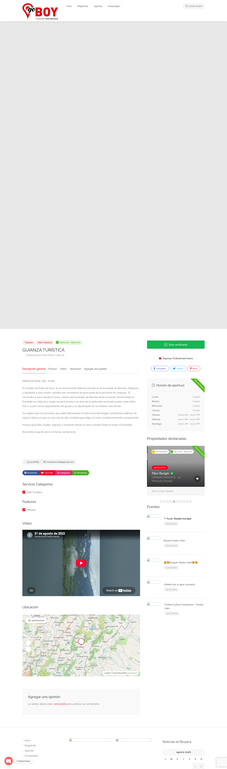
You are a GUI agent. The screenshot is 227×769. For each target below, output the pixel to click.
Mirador (31, 509)
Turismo (29, 342)
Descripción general (33, 368)
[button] (28, 643)
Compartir (161, 368)
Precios (52, 368)
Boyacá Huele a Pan (174, 540)
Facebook (32, 473)
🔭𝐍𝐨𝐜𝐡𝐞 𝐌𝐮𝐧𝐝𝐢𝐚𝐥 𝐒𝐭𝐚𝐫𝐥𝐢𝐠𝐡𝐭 (177, 518)
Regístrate (82, 6)
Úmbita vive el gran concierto (179, 584)
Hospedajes (114, 6)
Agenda (98, 6)
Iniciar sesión (195, 6)
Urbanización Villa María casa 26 (44, 355)
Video (63, 368)
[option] (148, 175)
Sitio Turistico (45, 342)
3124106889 (33, 462)
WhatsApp (81, 473)
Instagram (65, 473)
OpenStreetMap (120, 673)
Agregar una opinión (95, 368)
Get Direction (38, 620)
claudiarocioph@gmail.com (60, 462)
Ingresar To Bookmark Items (178, 358)
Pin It (194, 368)
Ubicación (75, 368)
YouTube (48, 473)
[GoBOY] (40, 11)
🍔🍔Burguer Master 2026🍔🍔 (181, 562)
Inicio (69, 6)
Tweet (179, 368)
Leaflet (107, 673)
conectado (60, 704)
